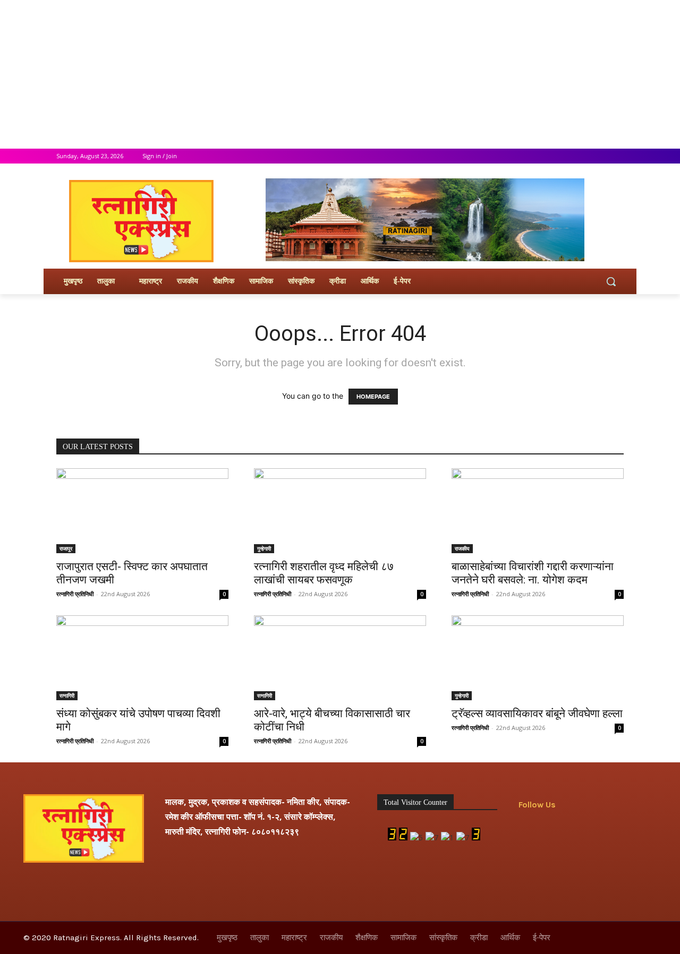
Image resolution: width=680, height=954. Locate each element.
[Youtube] (617, 156)
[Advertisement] (319, 74)
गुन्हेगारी (264, 548)
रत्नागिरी (67, 695)
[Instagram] (573, 156)
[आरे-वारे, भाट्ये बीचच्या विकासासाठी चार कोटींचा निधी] (340, 657)
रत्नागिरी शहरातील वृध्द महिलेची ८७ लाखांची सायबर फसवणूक (324, 573)
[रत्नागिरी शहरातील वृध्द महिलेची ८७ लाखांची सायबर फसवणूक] (340, 510)
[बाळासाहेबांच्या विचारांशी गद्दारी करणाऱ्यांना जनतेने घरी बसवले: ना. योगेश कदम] (538, 510)
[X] (588, 156)
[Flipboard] (551, 831)
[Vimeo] (603, 156)
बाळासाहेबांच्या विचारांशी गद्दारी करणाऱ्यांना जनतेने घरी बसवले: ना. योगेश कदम (533, 573)
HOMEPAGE (373, 396)
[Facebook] (558, 156)
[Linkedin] (600, 831)
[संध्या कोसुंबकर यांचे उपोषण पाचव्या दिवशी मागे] (142, 657)
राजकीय (462, 548)
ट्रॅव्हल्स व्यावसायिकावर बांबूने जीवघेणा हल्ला (537, 713)
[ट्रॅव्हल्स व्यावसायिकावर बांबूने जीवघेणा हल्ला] (538, 657)
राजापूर (66, 548)
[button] (611, 281)
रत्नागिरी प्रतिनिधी (75, 594)
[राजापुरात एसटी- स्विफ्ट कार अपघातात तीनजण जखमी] (142, 510)
